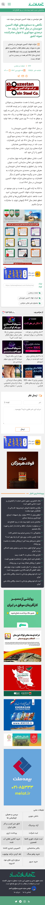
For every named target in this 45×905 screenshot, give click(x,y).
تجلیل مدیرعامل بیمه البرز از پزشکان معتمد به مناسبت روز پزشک (21, 543)
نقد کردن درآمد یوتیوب (11, 854)
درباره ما (17, 892)
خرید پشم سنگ (33, 854)
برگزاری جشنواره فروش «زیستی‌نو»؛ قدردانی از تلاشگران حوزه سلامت (24, 509)
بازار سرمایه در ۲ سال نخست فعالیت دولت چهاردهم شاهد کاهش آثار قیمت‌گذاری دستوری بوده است (22, 569)
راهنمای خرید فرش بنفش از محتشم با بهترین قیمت (22, 559)
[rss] (29, 902)
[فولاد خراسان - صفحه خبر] (22, 714)
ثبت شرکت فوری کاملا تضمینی (33, 840)
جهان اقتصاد (6, 880)
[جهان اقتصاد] (36, 4)
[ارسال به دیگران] (23, 76)
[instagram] (24, 902)
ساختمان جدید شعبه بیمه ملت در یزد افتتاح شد (28, 10)
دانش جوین (33, 816)
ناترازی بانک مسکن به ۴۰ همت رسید (27, 555)
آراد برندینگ (33, 825)
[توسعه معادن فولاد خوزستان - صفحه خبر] (22, 646)
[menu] (9, 4)
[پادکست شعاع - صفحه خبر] (22, 609)
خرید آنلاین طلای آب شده (11, 840)
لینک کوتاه (40, 285)
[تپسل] (5, 268)
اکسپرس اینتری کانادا (11, 848)
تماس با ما (27, 892)
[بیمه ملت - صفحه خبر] (22, 777)
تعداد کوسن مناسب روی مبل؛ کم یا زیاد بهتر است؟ (22, 537)
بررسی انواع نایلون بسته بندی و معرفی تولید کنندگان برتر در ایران (22, 550)
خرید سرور (33, 861)
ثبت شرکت (33, 833)
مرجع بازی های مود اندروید (12, 861)
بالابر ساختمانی (33, 848)
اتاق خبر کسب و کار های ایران (12, 825)
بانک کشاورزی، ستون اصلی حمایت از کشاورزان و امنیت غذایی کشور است (23, 502)
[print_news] (26, 76)
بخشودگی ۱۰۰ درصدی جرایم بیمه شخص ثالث (24, 533)
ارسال (22, 429)
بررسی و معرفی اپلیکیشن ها (12, 816)
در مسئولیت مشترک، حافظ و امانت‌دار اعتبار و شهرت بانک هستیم (22, 528)
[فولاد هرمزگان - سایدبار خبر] (22, 470)
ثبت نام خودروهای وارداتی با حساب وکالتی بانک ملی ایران (22, 576)
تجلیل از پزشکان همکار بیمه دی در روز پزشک (24, 563)
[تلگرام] (18, 76)
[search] (3, 4)
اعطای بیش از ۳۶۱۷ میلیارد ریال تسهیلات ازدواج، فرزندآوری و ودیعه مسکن (23, 517)
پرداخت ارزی (11, 833)
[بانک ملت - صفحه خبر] (22, 739)
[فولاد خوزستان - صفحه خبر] (22, 680)
